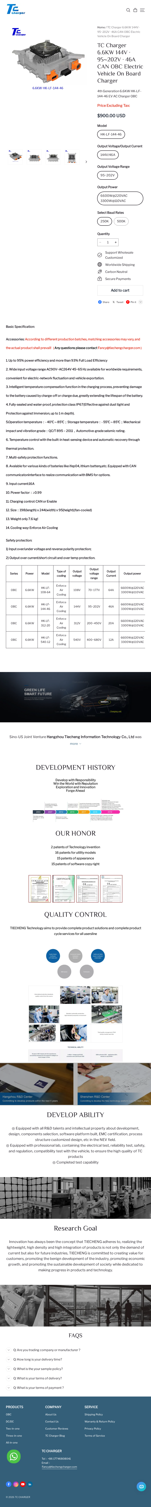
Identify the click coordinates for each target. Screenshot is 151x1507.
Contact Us (52, 1421)
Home (101, 27)
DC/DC (10, 1421)
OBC (8, 1414)
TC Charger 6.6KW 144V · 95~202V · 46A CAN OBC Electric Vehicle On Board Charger (118, 32)
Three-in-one (14, 1435)
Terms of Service (95, 1435)
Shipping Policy (94, 1414)
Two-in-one (13, 1428)
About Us (50, 1414)
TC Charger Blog (55, 1435)
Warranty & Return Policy (100, 1421)
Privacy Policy (93, 1428)
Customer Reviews (56, 1428)
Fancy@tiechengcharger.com (119, 348)
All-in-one (12, 1442)
